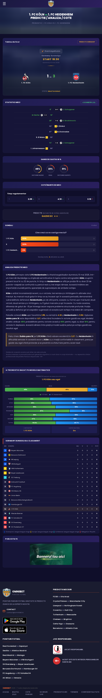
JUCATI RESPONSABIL (73, 649)
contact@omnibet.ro (15, 612)
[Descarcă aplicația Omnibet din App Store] (26, 630)
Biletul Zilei (15, 693)
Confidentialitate (90, 692)
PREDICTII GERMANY (87, 42)
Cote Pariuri (29, 693)
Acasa (6, 692)
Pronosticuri (60, 692)
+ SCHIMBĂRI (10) (88, 102)
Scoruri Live (44, 693)
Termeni (74, 692)
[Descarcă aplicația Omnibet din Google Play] (26, 620)
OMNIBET (7, 688)
